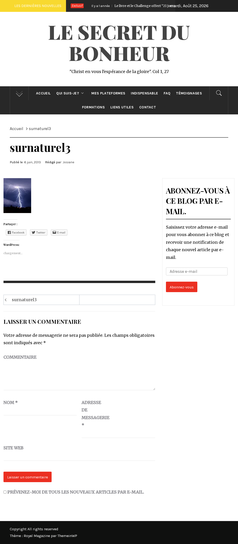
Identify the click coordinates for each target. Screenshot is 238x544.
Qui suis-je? (67, 93)
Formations (93, 107)
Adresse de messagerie (93, 414)
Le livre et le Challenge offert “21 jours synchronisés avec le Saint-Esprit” (155, 6)
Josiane (68, 162)
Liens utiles (122, 107)
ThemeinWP (67, 536)
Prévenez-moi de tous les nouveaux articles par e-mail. (75, 492)
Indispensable (144, 93)
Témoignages (189, 93)
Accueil (43, 93)
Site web (13, 448)
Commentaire (19, 357)
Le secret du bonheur (119, 42)
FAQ (167, 93)
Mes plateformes (108, 93)
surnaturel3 (24, 299)
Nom (10, 402)
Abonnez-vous (182, 287)
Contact (147, 107)
